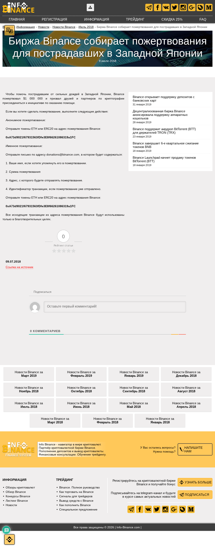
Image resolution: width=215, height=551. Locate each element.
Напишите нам (193, 449)
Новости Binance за (29, 373)
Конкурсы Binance (18, 496)
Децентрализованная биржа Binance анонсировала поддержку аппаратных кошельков (160, 114)
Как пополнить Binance (75, 505)
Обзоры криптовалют (20, 487)
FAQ (202, 19)
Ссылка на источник (19, 267)
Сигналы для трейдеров (75, 496)
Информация (96, 19)
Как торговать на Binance (76, 491)
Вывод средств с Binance (76, 500)
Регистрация (54, 19)
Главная (17, 19)
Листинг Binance (17, 500)
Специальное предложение (78, 509)
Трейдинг (135, 19)
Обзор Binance (16, 491)
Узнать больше (198, 482)
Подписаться (197, 494)
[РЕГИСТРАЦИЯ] (9, 539)
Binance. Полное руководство (79, 487)
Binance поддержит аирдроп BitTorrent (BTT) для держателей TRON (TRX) (164, 130)
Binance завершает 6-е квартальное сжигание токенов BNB (166, 145)
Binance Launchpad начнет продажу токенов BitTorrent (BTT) (164, 159)
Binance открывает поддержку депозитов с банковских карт (164, 98)
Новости (43, 27)
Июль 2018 (86, 27)
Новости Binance (63, 27)
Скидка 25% (171, 19)
